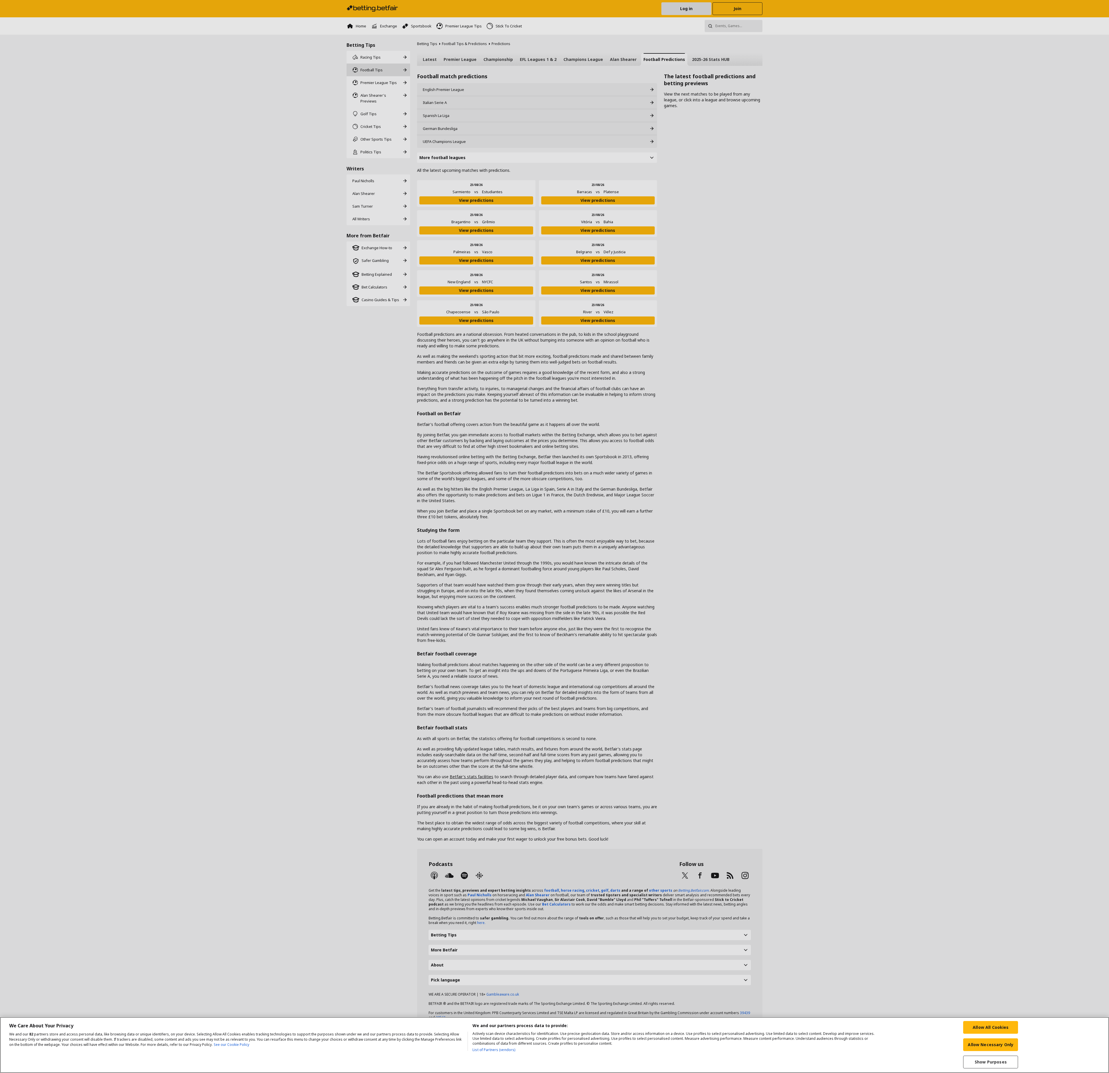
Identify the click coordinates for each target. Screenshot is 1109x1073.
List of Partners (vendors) (493, 1049)
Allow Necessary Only (990, 1044)
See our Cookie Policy (231, 1044)
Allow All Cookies (990, 1027)
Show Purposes (991, 1062)
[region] (554, 1045)
